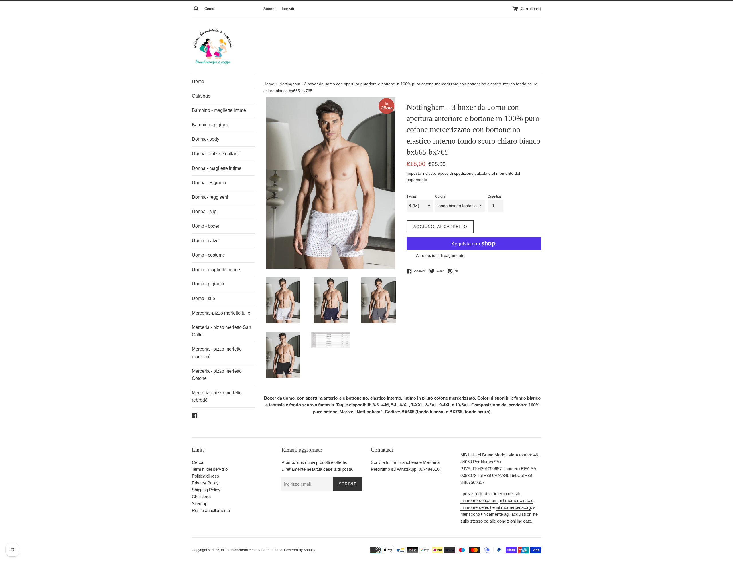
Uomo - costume (208, 255)
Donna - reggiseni (210, 197)
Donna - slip (204, 211)
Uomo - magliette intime (216, 269)
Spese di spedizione (455, 173)
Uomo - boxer (205, 226)
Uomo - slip (203, 298)
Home (198, 81)
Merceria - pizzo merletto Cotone (217, 375)
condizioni (506, 521)
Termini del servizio (210, 469)
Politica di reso (205, 476)
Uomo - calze (205, 240)
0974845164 (430, 469)
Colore (440, 196)
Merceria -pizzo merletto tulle (221, 313)
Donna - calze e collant (215, 153)
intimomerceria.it (475, 507)
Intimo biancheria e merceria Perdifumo (251, 550)
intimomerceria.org (513, 507)
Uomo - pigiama (208, 283)
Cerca (197, 462)
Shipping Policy (206, 489)
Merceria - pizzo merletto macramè (217, 353)
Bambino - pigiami (210, 124)
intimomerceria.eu (516, 500)
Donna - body (205, 139)
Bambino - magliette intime (219, 110)
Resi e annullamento (211, 510)
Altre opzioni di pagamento (440, 255)
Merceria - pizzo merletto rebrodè (217, 396)
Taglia (411, 196)
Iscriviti (288, 9)
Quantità (494, 196)
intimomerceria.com (479, 500)
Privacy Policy (205, 482)
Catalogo (201, 96)
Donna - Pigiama (209, 182)
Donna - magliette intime (216, 168)
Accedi (269, 9)
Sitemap (199, 503)
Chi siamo (201, 496)
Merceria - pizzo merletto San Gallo (221, 331)
